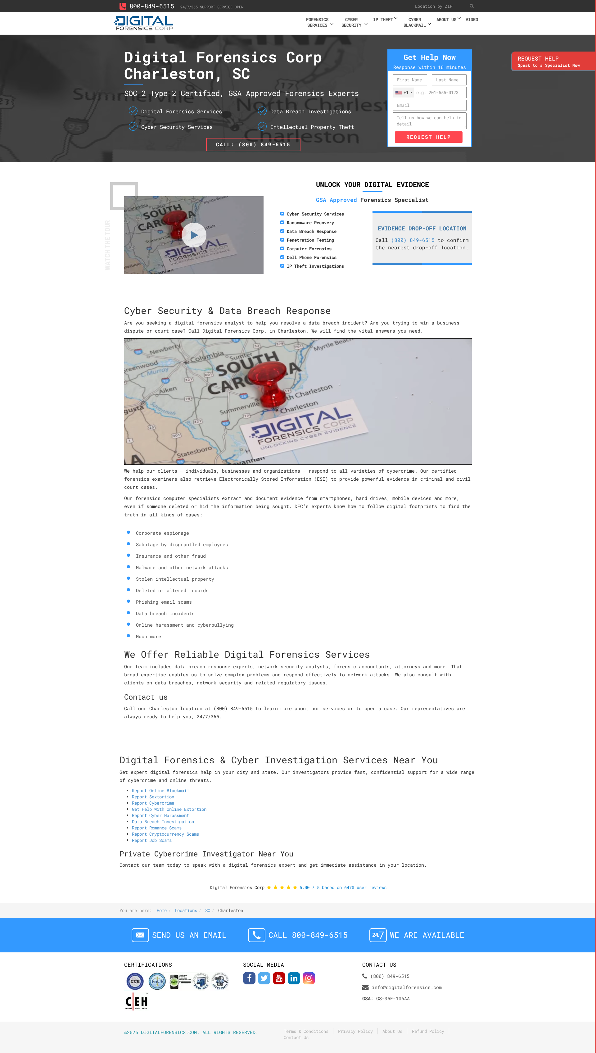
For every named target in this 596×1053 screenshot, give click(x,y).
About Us (392, 1031)
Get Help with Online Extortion (169, 809)
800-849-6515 (151, 6)
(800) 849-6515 (413, 240)
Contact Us (296, 1037)
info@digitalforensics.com (407, 987)
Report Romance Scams (157, 828)
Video (472, 19)
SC (207, 910)
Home (162, 910)
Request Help (428, 137)
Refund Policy (428, 1031)
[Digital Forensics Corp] (143, 22)
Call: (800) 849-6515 (253, 144)
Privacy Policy (355, 1031)
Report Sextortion (153, 797)
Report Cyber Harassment (160, 815)
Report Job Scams (152, 840)
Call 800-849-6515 (308, 935)
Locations (186, 910)
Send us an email (189, 935)
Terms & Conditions (306, 1031)
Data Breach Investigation (163, 821)
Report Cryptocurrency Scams (165, 834)
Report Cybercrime (153, 803)
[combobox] (403, 92)
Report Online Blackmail (160, 790)
